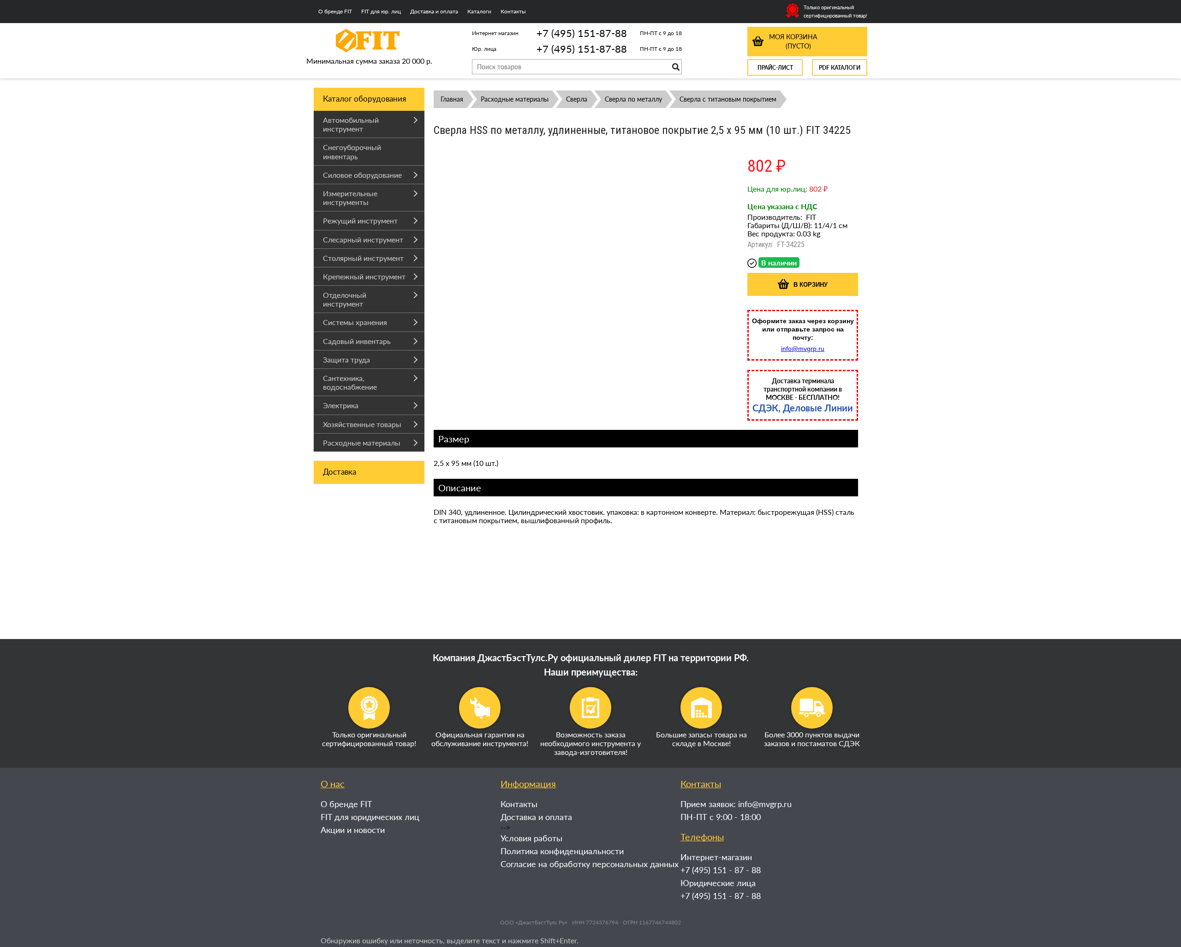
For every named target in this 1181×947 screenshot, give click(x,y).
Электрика (340, 405)
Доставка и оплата (434, 11)
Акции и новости (353, 830)
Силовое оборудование (362, 174)
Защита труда (346, 359)
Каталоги (479, 11)
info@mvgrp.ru (802, 348)
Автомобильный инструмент (351, 124)
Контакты (513, 11)
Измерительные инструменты (350, 197)
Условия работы (531, 838)
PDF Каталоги (839, 67)
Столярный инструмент (363, 257)
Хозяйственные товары (362, 424)
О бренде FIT (335, 11)
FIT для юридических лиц (370, 817)
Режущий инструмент (360, 220)
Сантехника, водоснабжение (350, 382)
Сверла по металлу (633, 99)
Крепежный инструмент (364, 276)
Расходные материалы (361, 442)
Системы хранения (355, 322)
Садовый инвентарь (357, 341)
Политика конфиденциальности (562, 851)
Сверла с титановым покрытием (728, 99)
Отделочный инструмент (344, 299)
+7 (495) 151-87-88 (582, 33)
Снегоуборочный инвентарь (352, 151)
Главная (452, 99)
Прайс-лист (775, 67)
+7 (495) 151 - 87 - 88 (720, 870)
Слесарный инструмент (363, 239)
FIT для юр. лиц (381, 11)
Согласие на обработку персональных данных (590, 864)
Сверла (576, 99)
